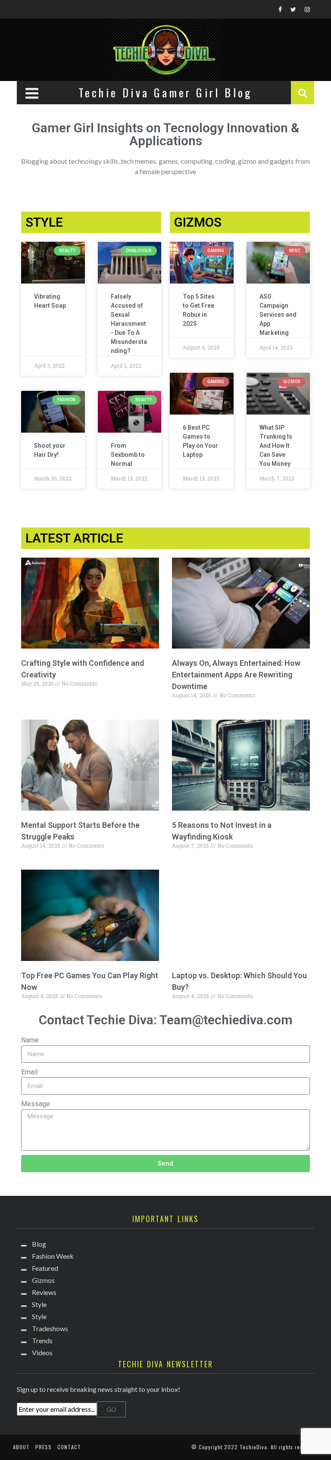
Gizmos (43, 1280)
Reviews (44, 1292)
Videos (42, 1352)
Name (30, 1040)
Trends (42, 1340)
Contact (69, 1447)
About (21, 1447)
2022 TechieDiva (245, 1447)
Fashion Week (53, 1256)
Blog (39, 1244)
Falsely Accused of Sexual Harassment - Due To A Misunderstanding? (129, 323)
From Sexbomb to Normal (128, 454)
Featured (45, 1268)
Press (43, 1447)
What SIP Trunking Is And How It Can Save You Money (275, 445)
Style (39, 1304)
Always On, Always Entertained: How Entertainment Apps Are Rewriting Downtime (236, 674)
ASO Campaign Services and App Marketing (278, 314)
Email (29, 1072)
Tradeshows (50, 1328)
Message (35, 1104)
